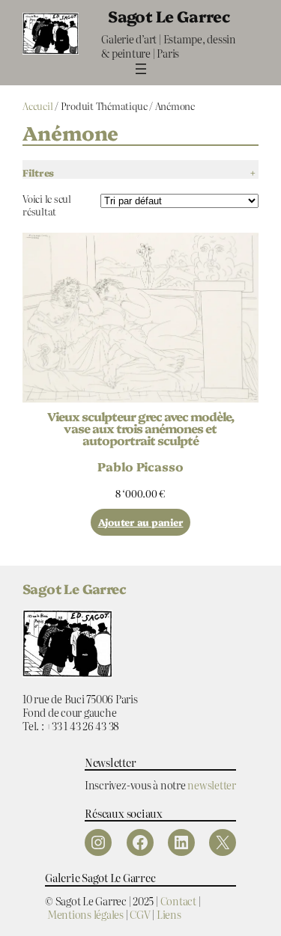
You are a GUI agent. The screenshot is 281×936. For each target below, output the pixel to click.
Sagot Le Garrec (168, 15)
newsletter (211, 784)
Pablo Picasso (140, 466)
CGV (140, 914)
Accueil (37, 106)
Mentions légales (85, 914)
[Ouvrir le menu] (141, 69)
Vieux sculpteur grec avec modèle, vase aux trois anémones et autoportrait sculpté (140, 428)
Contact (178, 900)
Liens (169, 914)
